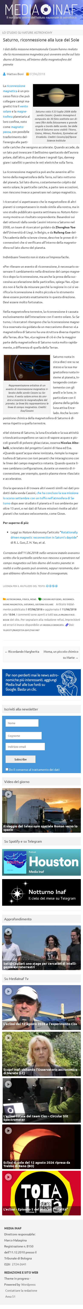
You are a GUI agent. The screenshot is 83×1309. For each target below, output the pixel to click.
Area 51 (10, 1296)
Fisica (25, 599)
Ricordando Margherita (22, 651)
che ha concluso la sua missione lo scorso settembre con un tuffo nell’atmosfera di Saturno (41, 498)
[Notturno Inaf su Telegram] (41, 907)
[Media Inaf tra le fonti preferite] (41, 697)
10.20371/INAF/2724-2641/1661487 (21, 630)
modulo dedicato (53, 624)
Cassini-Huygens (52, 599)
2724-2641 (19, 1264)
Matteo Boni (15, 74)
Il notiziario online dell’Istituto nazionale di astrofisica (42, 17)
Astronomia (13, 599)
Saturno (29, 604)
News (33, 599)
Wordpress (28, 1284)
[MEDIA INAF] (41, 14)
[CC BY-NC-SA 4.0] (51, 586)
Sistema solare (44, 604)
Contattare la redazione (21, 1290)
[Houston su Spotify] (41, 876)
